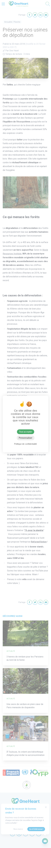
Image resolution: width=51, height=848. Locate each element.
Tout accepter (25, 432)
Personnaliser (25, 438)
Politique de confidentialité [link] (25, 444)
